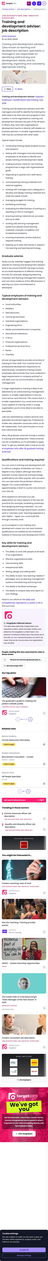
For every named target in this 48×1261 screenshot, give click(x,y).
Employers (7, 100)
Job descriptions (23, 9)
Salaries (39, 96)
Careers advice (8, 9)
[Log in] (39, 3)
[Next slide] (30, 719)
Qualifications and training (25, 100)
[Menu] (44, 3)
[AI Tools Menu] (29, 3)
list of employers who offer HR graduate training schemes (23, 448)
